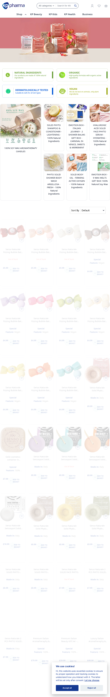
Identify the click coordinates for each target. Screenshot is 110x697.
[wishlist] (99, 6)
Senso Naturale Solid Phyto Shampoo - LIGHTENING (69, 530)
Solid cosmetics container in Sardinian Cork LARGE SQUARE (13, 461)
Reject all (92, 688)
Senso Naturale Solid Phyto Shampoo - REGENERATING (97, 530)
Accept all (67, 688)
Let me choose (92, 680)
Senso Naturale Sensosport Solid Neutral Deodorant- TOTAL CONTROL (13, 529)
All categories (45, 6)
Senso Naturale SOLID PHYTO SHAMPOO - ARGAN (13, 597)
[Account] (92, 6)
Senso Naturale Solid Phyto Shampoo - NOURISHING (97, 392)
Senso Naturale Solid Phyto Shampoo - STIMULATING (41, 530)
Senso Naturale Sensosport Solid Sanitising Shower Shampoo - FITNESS (41, 460)
